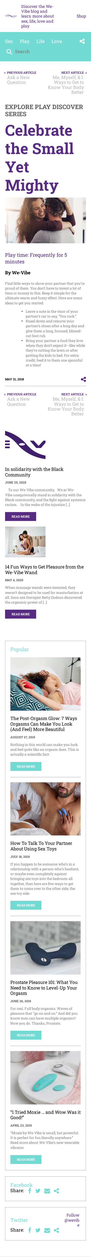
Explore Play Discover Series (44, 110)
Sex (9, 41)
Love (57, 41)
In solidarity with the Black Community (34, 472)
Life (40, 41)
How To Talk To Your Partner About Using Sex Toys (41, 846)
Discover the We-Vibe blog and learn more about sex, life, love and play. (37, 16)
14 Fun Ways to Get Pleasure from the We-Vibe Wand (44, 569)
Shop (81, 16)
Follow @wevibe (71, 1220)
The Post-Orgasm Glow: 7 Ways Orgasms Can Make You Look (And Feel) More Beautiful (43, 723)
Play (24, 41)
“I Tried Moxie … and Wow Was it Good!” (45, 1115)
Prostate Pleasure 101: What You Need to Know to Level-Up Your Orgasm (44, 987)
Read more (21, 516)
